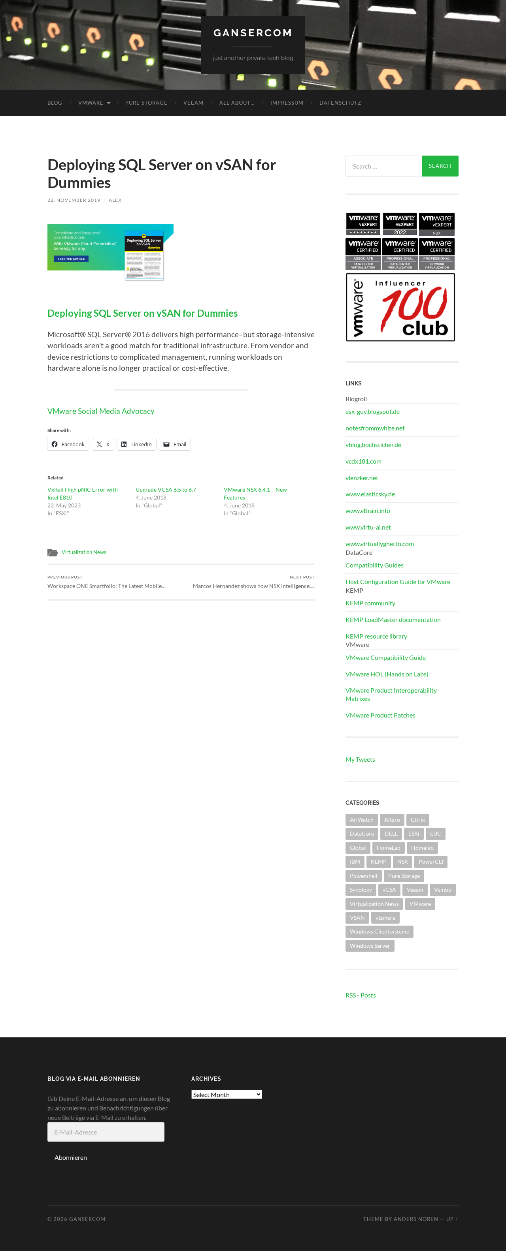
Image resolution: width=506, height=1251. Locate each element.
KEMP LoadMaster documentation (393, 619)
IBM (355, 861)
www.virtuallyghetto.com (380, 543)
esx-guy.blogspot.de (373, 411)
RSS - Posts (361, 995)
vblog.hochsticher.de (373, 444)
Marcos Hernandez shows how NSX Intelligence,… (254, 582)
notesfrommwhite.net (375, 428)
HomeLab (388, 847)
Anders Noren (416, 1219)
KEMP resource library (376, 636)
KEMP (379, 861)
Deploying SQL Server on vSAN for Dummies (142, 313)
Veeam (193, 103)
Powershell (364, 875)
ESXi (413, 833)
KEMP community (370, 603)
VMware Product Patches (380, 715)
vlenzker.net (362, 477)
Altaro (392, 819)
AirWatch (362, 819)
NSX (402, 861)
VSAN (357, 917)
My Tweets (360, 759)
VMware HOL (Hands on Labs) (387, 674)
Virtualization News (84, 552)
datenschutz (340, 103)
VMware (91, 103)
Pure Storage (146, 103)
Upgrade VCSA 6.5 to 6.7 (166, 489)
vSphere (385, 917)
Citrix (418, 819)
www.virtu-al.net (368, 527)
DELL (391, 833)
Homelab (422, 847)
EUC (435, 833)
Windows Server (370, 945)
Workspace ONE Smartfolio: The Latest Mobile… (106, 582)
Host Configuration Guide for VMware (398, 581)
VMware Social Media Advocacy (101, 410)
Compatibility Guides (375, 565)
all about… (237, 103)
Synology (361, 889)
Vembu (442, 889)
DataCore (362, 833)
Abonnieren (71, 1157)
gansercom (253, 32)
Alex (115, 200)
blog (54, 103)
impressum (287, 103)
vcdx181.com (363, 461)
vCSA (389, 889)
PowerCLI (431, 861)
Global (358, 847)
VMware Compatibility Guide (386, 657)
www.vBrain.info (368, 510)
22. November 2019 (73, 200)
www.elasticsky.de (370, 494)
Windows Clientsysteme (379, 931)
